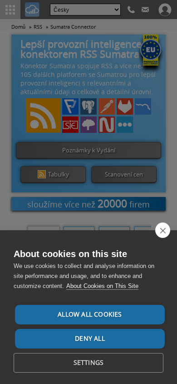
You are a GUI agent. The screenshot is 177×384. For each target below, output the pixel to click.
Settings (89, 363)
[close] (162, 230)
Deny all (90, 338)
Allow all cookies (90, 314)
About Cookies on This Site (102, 286)
